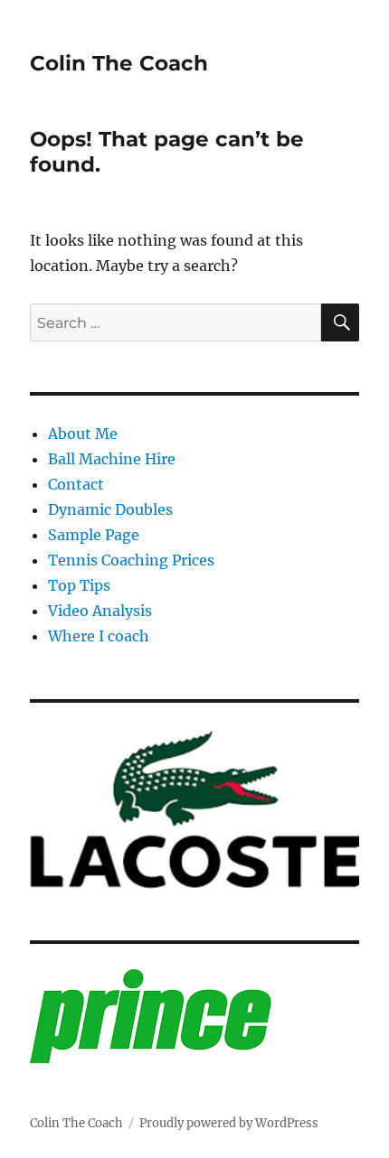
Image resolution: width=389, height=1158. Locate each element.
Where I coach (98, 636)
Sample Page (93, 535)
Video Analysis (100, 611)
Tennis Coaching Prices (131, 560)
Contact (76, 484)
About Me (83, 434)
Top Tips (79, 585)
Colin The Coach (119, 63)
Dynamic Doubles (110, 509)
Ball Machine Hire (112, 459)
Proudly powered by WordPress (228, 1123)
